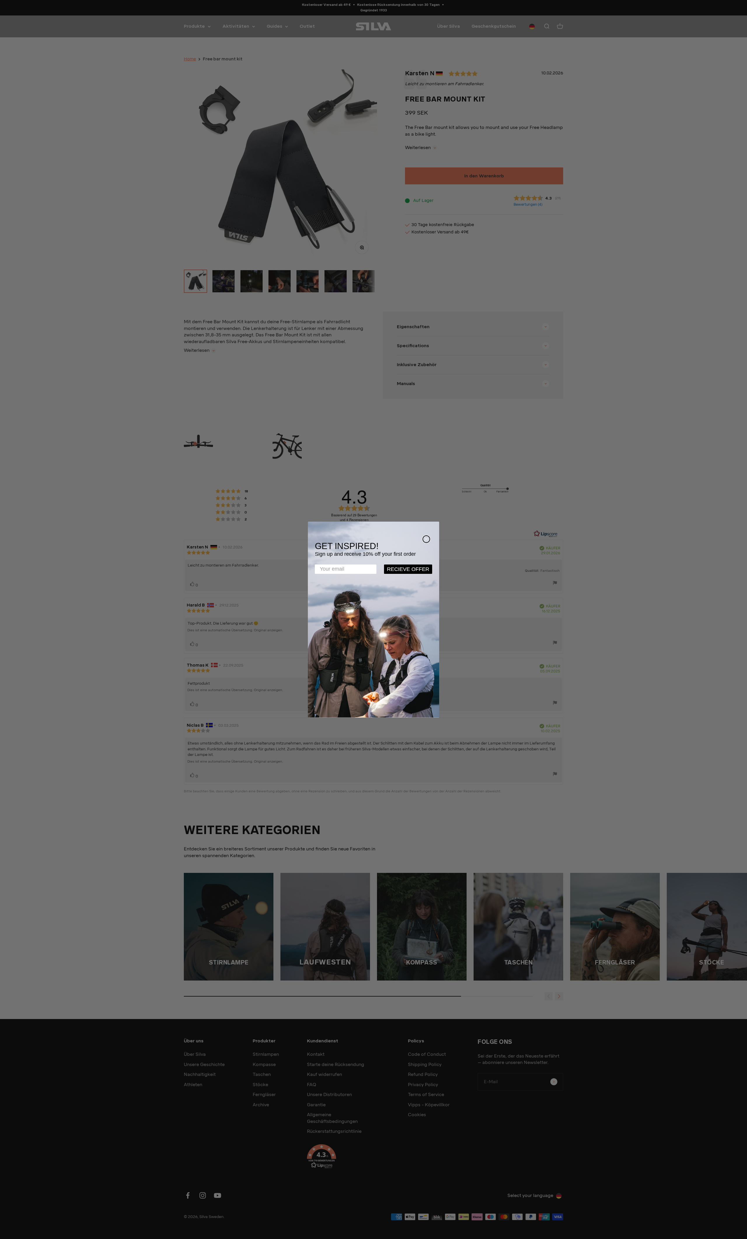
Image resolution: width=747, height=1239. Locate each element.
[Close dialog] (426, 539)
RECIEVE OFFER (408, 569)
